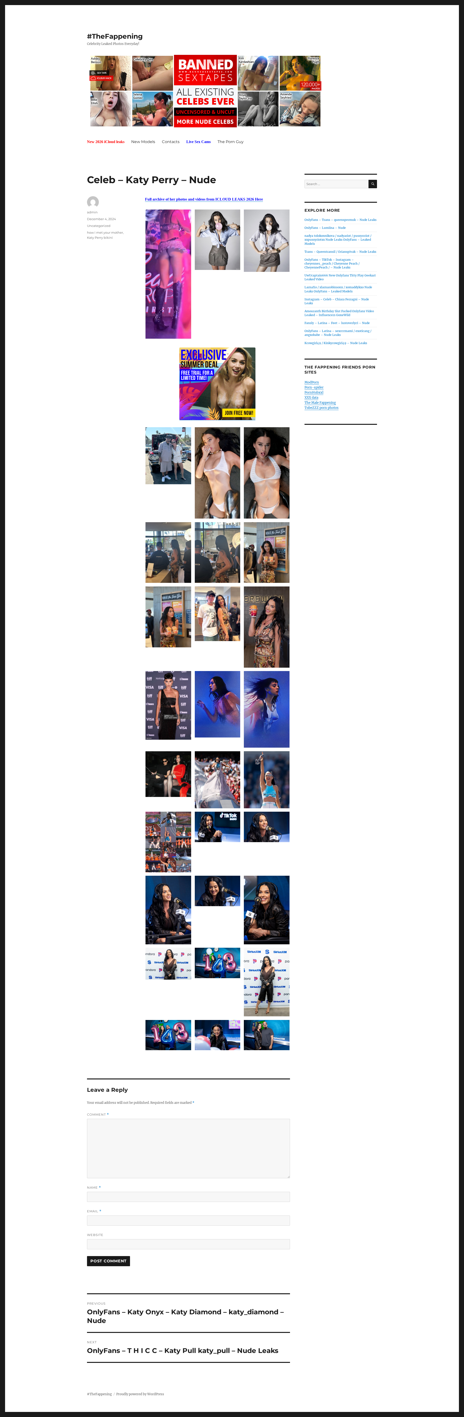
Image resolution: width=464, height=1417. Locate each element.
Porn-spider (314, 387)
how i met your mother (105, 232)
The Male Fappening (320, 403)
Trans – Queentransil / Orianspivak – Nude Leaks (340, 251)
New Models (143, 141)
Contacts (171, 141)
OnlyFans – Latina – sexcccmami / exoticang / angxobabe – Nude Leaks (337, 333)
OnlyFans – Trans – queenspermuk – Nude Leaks (340, 220)
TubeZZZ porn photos (321, 408)
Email (94, 1211)
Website (95, 1235)
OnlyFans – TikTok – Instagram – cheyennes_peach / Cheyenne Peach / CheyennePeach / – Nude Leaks (332, 263)
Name (94, 1188)
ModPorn (311, 382)
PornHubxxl (313, 392)
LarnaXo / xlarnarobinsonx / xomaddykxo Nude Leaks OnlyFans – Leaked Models (338, 289)
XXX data (311, 398)
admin (92, 212)
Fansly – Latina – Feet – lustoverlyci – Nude (337, 323)
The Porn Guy (231, 141)
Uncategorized (98, 226)
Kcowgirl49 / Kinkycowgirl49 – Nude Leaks (335, 343)
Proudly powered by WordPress (140, 1394)
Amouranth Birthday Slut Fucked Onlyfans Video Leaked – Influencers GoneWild (339, 313)
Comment (98, 1115)
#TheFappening (115, 36)
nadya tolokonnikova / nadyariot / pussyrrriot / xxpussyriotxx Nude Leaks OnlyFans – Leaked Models (337, 239)
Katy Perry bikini (100, 237)
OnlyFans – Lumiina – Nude (325, 228)
